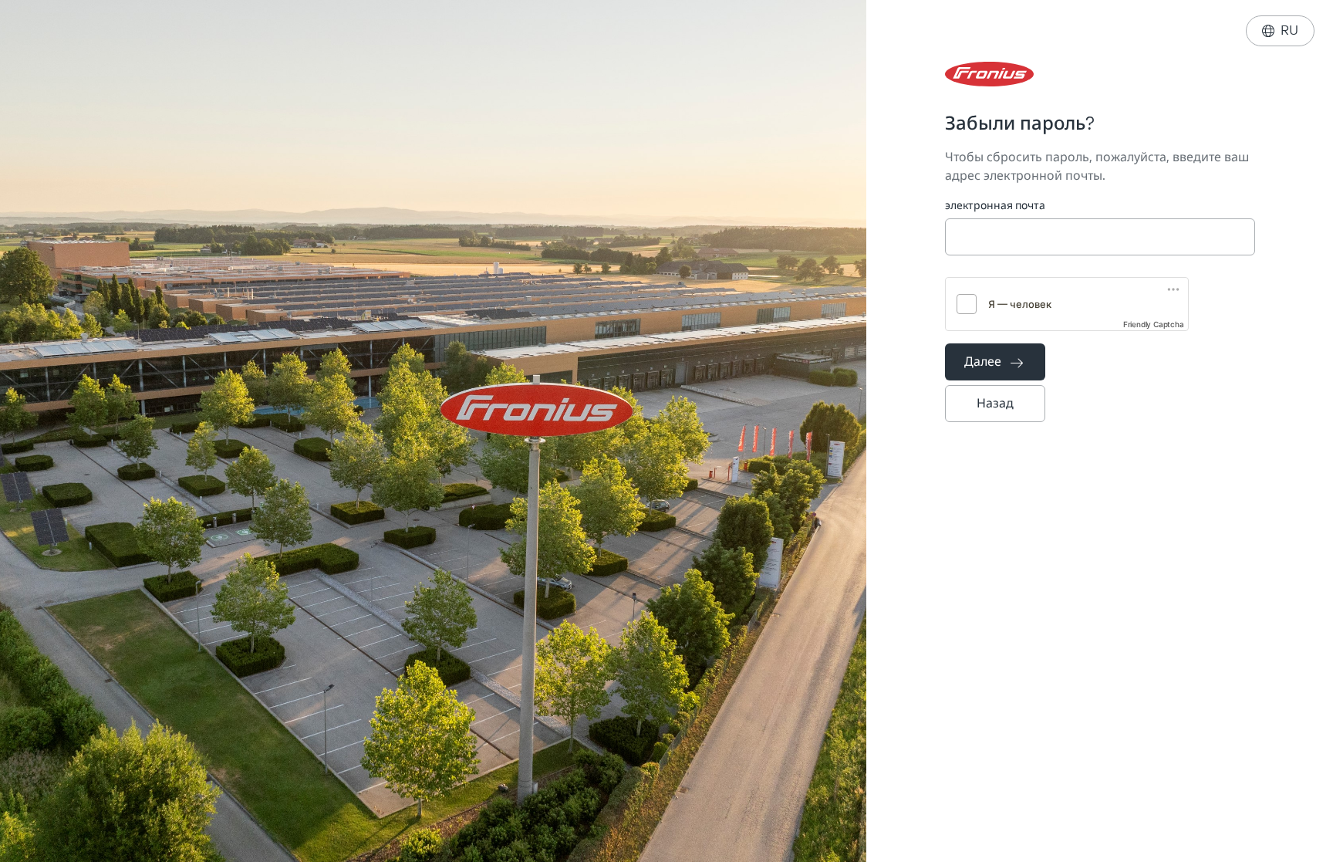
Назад (995, 403)
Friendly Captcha (1153, 324)
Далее (993, 361)
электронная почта (995, 205)
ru (1280, 30)
